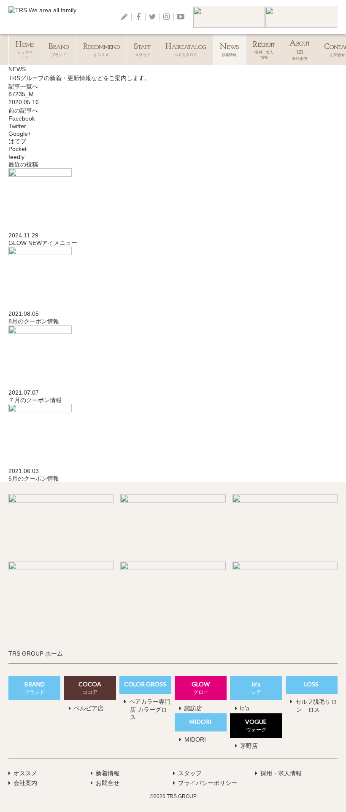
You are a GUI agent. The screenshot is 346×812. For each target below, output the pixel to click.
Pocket (18, 148)
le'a (244, 708)
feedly (17, 156)
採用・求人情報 (281, 773)
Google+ (20, 133)
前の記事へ (23, 110)
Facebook (22, 118)
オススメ (101, 50)
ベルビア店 (88, 708)
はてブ (18, 141)
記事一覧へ (23, 86)
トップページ (25, 50)
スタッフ (142, 50)
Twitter (18, 126)
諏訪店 (193, 708)
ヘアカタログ (185, 50)
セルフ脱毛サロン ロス (316, 705)
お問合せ (107, 783)
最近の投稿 (23, 164)
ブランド (59, 50)
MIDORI (195, 739)
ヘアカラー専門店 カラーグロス (149, 709)
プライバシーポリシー (207, 783)
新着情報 (229, 50)
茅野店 (249, 745)
